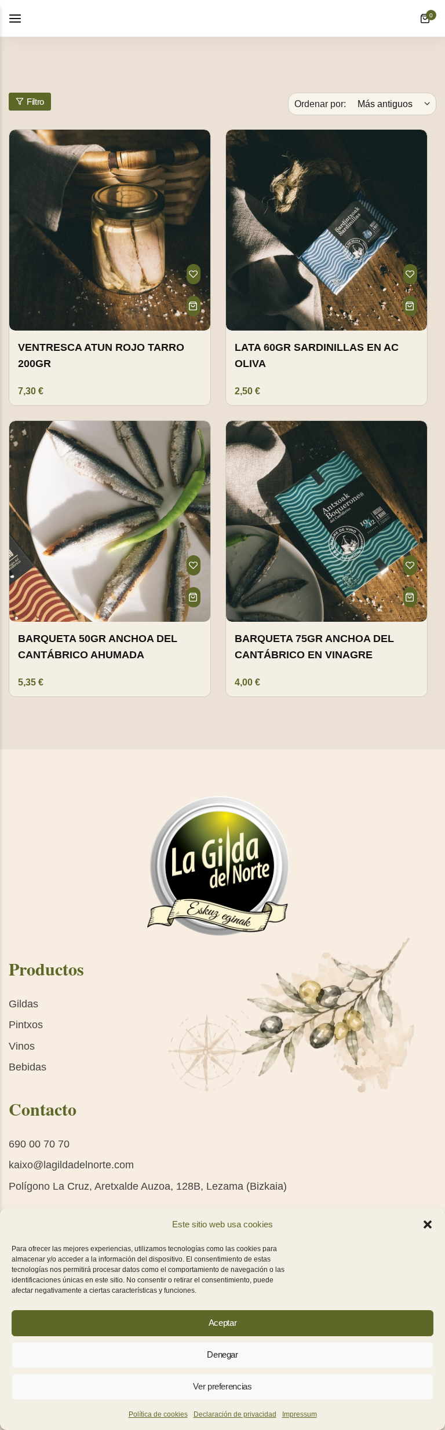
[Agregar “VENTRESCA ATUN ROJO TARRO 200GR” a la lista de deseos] (193, 274)
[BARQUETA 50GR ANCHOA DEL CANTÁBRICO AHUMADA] (109, 521)
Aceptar (222, 1323)
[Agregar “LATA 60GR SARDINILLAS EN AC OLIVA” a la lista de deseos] (410, 274)
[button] (427, 1224)
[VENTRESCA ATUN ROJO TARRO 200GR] (109, 230)
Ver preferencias (222, 1386)
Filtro (35, 102)
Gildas (23, 1004)
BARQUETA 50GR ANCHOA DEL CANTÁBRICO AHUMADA (97, 647)
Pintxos (26, 1025)
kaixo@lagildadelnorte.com (71, 1165)
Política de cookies (158, 1414)
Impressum (299, 1414)
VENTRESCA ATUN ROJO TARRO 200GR (101, 355)
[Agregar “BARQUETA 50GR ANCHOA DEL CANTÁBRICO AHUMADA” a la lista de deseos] (193, 565)
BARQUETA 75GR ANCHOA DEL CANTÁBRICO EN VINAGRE (314, 647)
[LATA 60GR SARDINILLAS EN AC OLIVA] (326, 230)
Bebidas (27, 1067)
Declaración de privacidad (235, 1414)
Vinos (22, 1046)
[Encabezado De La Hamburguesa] (21, 18)
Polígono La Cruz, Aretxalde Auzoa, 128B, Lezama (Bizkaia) (148, 1186)
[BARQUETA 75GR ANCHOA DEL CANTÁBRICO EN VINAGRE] (326, 521)
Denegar (222, 1354)
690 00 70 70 (39, 1144)
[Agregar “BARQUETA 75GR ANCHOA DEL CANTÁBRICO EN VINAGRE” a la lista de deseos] (410, 565)
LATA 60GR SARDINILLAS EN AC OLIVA (317, 355)
